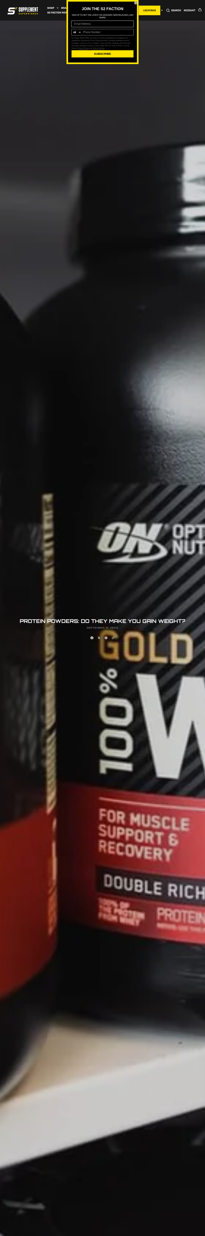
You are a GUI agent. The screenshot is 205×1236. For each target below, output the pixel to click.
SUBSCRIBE (102, 53)
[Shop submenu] (57, 7)
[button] (200, 10)
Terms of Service (98, 48)
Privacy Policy (83, 48)
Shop (50, 7)
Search (176, 10)
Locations (149, 10)
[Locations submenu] (162, 10)
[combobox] (77, 32)
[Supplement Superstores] (22, 10)
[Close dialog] (135, 2)
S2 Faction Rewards (60, 12)
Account (189, 10)
